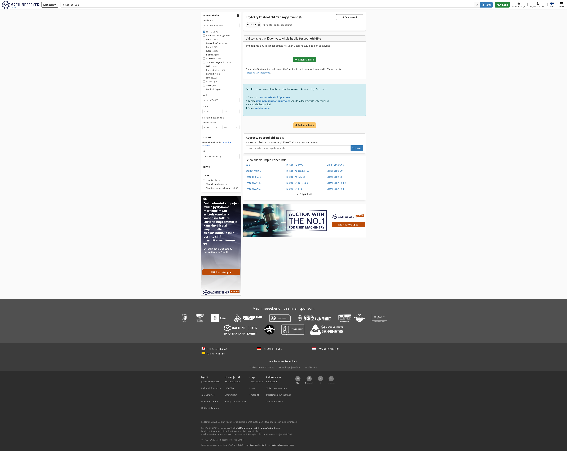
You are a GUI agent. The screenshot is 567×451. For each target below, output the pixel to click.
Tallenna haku (305, 59)
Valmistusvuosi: (210, 122)
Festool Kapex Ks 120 (297, 170)
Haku (487, 4)
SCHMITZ (213, 58)
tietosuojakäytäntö (258, 445)
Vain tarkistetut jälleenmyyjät (222, 188)
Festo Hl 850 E (253, 176)
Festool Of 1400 (294, 189)
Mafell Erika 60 (335, 170)
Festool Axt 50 (253, 189)
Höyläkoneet (311, 367)
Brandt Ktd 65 (253, 170)
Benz (211, 39)
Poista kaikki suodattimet (278, 24)
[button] (561, 5)
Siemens (213, 54)
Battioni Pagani (215, 89)
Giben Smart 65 (335, 164)
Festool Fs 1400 (294, 164)
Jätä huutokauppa (348, 224)
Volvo (211, 85)
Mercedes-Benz (217, 43)
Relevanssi (350, 17)
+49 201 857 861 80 (328, 348)
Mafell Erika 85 (335, 176)
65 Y (248, 164)
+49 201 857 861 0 (272, 348)
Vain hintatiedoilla (215, 117)
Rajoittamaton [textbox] (213, 156)
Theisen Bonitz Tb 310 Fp (262, 367)
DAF (211, 66)
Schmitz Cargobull (218, 62)
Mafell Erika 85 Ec (336, 182)
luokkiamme (262, 108)
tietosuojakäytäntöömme (258, 72)
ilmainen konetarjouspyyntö (273, 101)
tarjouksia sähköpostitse (275, 97)
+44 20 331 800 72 (217, 348)
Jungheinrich (215, 70)
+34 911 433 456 (216, 353)
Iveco (212, 50)
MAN (211, 47)
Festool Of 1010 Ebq (297, 182)
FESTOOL (212, 31)
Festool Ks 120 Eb (295, 176)
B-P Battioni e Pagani (218, 35)
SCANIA (212, 81)
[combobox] (221, 156)
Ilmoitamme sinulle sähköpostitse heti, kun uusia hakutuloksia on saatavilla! (288, 45)
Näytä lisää (305, 194)
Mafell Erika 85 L (335, 189)
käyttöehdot (276, 445)
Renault (213, 73)
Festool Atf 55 (253, 182)
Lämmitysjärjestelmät (289, 367)
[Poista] (477, 5)
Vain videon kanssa (217, 184)
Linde (211, 77)
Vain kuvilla (213, 180)
